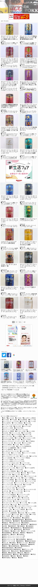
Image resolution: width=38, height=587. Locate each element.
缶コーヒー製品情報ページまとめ (10, 389)
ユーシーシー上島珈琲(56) (10, 512)
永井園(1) (13, 542)
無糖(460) (32, 544)
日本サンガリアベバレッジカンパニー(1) (13, 537)
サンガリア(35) (25, 451)
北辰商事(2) (26, 522)
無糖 (21, 203)
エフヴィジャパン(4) (22, 429)
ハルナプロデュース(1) (9, 489)
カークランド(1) (7, 436)
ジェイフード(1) (25, 463)
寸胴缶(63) (27, 529)
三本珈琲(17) (17, 517)
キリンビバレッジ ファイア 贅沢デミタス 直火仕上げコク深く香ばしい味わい (28, 84)
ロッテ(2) (33, 514)
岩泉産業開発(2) (7, 532)
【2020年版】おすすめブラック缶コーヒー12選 (14, 387)
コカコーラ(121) (26, 439)
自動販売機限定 (30, 89)
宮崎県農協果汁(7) (16, 527)
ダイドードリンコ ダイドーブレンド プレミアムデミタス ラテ (9, 151)
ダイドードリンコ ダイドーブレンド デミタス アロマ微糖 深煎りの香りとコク (9, 38)
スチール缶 (29, 226)
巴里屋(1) (16, 532)
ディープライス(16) (8, 484)
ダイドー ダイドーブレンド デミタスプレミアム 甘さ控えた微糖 (28, 243)
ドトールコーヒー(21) (8, 488)
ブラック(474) (16, 497)
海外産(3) (32, 542)
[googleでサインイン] (13, 357)
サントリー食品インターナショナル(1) (13, 454)
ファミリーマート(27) (23, 494)
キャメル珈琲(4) (18, 436)
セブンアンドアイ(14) (17, 469)
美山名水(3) (15, 551)
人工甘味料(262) (7, 521)
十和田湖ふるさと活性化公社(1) (11, 524)
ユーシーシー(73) (23, 511)
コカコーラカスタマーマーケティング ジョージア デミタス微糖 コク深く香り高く (9, 130)
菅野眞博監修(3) (7, 554)
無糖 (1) (5, 546)
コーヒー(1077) (25, 444)
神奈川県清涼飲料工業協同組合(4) (12, 549)
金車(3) (20, 556)
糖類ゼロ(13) (6, 551)
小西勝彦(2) (6, 531)
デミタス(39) (28, 484)
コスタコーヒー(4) (8, 443)
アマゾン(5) (24, 421)
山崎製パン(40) (16, 531)
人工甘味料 (26, 44)
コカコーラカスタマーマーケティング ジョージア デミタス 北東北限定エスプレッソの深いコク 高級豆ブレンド (28, 62)
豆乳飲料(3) (6, 556)
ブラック (34, 202)
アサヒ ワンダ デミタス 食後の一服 (9, 265)
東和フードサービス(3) (9, 541)
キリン (23, 294)
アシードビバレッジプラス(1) (10, 421)
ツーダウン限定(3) (31, 479)
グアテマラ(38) (7, 439)
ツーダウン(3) (20, 479)
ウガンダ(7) (18, 426)
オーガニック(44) (21, 431)
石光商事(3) (19, 547)
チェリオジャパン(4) (31, 476)
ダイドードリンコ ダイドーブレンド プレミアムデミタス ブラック (28, 197)
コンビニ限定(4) (7, 444)
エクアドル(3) (26, 426)
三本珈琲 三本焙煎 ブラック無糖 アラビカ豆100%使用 (6, 370)
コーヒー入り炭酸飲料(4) (9, 448)
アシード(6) (33, 419)
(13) (4, 418)
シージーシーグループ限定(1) (22, 458)
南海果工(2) (25, 524)
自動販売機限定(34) (26, 551)
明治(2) (30, 539)
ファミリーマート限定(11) (10, 496)
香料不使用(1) (6, 557)
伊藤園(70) (17, 521)
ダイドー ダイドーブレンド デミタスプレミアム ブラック (28, 266)
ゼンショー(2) (29, 471)
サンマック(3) (24, 456)
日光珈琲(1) (21, 534)
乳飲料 (23, 317)
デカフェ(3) (19, 484)
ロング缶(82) (6, 516)
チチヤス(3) (6, 478)
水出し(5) (5, 542)
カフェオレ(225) (27, 433)
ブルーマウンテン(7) (24, 499)
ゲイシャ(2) (17, 439)
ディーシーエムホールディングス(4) (24, 482)
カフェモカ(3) (6, 434)
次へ (20, 322)
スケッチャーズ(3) (8, 466)
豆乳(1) (34, 554)
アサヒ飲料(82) (23, 419)
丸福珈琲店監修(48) (19, 519)
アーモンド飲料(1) (18, 423)
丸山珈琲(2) (26, 517)
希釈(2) (23, 532)
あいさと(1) (11, 418)
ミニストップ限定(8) (19, 509)
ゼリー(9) (20, 471)
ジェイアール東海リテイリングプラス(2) (13, 461)
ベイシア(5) (24, 502)
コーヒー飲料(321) (8, 449)
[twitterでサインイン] (4, 357)
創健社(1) (5, 522)
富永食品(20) (18, 529)
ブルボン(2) (26, 497)
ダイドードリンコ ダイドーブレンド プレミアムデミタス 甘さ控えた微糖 (28, 151)
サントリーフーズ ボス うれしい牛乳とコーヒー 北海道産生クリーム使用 (18, 382)
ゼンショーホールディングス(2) (11, 472)
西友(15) (16, 554)
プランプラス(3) (7, 501)
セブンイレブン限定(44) (9, 471)
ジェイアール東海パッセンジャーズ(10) (13, 459)
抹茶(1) (14, 534)
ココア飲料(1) (31, 441)
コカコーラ (5, 248)
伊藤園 (23, 225)
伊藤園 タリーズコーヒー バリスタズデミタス (28, 219)
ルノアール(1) (6, 514)
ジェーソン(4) (6, 464)
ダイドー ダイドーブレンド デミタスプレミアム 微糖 (9, 288)
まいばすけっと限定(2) (30, 418)
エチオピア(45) (19, 428)
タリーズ (33, 225)
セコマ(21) (6, 469)
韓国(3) (26, 556)
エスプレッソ (11, 89)
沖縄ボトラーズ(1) (23, 542)
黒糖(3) (21, 557)
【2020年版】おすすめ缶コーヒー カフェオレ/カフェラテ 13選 (18, 385)
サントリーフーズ (26, 42)
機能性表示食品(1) (31, 541)
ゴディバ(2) (18, 449)
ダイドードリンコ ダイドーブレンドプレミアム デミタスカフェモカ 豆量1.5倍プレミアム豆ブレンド (9, 85)
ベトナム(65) (33, 502)
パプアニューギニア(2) (16, 491)
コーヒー (3, 66)
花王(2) (27, 552)
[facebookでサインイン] (8, 357)
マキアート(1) (6, 507)
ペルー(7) (14, 504)
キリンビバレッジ (26, 88)
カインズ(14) (31, 431)
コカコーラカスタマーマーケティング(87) (14, 441)
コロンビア (31, 203)
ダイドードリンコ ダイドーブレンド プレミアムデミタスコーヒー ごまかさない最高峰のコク (9, 61)
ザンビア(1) (34, 456)
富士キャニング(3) (8, 529)
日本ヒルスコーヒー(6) (9, 539)
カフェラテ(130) (17, 434)
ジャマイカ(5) (27, 464)
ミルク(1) (29, 509)
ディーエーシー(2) (31, 481)
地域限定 (31, 44)
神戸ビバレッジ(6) (28, 549)
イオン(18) (28, 423)
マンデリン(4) (16, 507)
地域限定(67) (13, 526)
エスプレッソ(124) (8, 428)
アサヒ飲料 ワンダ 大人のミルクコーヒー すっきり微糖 (31, 382)
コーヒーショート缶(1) (9, 446)
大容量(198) (6, 527)
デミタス (6, 21)
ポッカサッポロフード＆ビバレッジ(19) (26, 506)
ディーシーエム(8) (8, 482)
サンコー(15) (6, 453)
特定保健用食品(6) (14, 546)
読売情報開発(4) (25, 554)
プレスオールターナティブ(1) (10, 502)
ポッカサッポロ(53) (8, 506)
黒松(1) (15, 557)
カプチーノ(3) (27, 434)
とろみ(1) (19, 418)
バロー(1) (5, 491)
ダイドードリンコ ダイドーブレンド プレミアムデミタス (9, 220)
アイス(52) (6, 419)
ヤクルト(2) (13, 511)
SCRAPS (28, 585)
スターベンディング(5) (9, 468)
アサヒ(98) (14, 419)
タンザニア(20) (7, 474)
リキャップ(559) (31, 512)
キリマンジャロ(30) (8, 438)
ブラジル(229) (7, 497)
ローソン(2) (15, 516)
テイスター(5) (20, 481)
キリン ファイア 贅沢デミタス (28, 288)
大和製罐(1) (22, 526)
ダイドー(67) (25, 474)
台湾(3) (5, 526)
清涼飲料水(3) (6, 544)
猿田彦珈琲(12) (26, 546)
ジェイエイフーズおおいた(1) (10, 463)
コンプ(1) (16, 444)
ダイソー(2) (17, 474)
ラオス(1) (21, 512)
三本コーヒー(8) (7, 517)
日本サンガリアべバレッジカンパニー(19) (14, 536)
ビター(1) (27, 491)
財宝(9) (14, 556)
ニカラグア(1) (20, 488)
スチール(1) (21, 468)
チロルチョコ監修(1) (8, 479)
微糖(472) (30, 532)
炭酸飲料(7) (24, 544)
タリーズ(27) (32, 472)
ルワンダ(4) (16, 514)
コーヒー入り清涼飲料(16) (24, 446)
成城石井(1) (6, 534)
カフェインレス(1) (15, 433)
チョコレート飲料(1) (28, 478)
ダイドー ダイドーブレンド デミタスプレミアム (9, 310)
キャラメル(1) (28, 436)
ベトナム (6, 272)
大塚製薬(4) (30, 526)
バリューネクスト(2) (30, 489)
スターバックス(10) (20, 466)
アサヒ (4, 271)
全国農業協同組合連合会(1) (29, 521)
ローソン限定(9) (25, 516)
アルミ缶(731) (7, 423)
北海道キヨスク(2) (15, 522)
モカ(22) (5, 511)
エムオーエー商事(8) (8, 431)
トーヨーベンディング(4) (9, 486)
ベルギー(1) (6, 504)
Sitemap (22, 585)
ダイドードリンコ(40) (8, 476)
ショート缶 (13, 44)
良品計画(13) (13, 552)
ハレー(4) (20, 489)
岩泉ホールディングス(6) (28, 531)
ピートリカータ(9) (17, 492)
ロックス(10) (25, 514)
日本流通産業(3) (22, 539)
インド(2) (29, 424)
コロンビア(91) (27, 443)
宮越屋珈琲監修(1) (28, 527)
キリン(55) (18, 438)
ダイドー (24, 248)
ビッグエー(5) (6, 492)
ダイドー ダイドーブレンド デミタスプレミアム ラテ (28, 311)
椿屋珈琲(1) (21, 541)
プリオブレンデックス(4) (20, 501)
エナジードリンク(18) (8, 429)
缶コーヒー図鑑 (12, 585)
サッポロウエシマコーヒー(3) (10, 451)
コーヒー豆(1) (22, 448)
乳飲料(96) (29, 519)
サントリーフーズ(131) (29, 453)
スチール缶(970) (30, 468)
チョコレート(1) (16, 478)
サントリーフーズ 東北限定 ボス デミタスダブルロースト (28, 129)
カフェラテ (30, 316)
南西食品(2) (34, 524)
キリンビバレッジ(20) (29, 438)
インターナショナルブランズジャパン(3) (13, 424)
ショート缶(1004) (7, 458)
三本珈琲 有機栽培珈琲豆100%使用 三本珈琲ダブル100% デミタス (9, 106)
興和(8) (5, 552)
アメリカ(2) (33, 421)
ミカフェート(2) (27, 507)
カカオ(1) (5, 433)
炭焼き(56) (15, 544)
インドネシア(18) (7, 426)
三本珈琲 (5, 111)
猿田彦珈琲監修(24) (8, 547)
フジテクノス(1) (23, 496)
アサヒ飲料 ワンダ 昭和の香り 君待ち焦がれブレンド (6, 382)
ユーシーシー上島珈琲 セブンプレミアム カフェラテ (31, 370)
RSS (18, 585)
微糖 (14, 42)
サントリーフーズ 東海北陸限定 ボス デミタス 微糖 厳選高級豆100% (28, 37)
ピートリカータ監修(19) (9, 494)
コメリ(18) (18, 443)
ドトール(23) (22, 486)
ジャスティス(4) (17, 464)
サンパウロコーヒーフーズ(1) (10, 456)
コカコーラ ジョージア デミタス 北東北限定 (8, 242)
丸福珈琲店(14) (7, 519)
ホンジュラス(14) (23, 504)
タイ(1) (24, 472)
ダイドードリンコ (7, 42)
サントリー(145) (17, 453)
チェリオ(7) (20, 476)
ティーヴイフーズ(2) (8, 481)
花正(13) (21, 552)
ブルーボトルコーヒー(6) (9, 499)
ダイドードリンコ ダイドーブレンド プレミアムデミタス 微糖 (9, 197)
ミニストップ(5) (7, 509)
